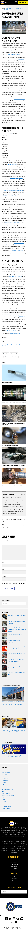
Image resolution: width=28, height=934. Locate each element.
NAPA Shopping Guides (7, 789)
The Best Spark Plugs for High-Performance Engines (14, 403)
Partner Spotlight (6, 793)
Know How (4, 774)
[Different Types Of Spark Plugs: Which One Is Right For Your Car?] (14, 413)
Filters (4, 785)
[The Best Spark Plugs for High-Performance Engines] (14, 393)
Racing (3, 798)
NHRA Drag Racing (7, 806)
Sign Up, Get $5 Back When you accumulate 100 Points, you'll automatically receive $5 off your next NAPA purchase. (14, 730)
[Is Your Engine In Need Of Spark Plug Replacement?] (14, 455)
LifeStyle (4, 776)
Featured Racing (6, 772)
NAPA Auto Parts (18, 8)
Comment (4, 544)
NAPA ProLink (14, 866)
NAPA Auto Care (6, 787)
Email (3, 569)
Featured (4, 770)
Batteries (5, 780)
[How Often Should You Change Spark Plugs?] (14, 476)
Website (4, 576)
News (3, 791)
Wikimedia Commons (15, 333)
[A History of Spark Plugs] (14, 373)
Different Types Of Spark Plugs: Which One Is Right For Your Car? (13, 424)
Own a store (14, 868)
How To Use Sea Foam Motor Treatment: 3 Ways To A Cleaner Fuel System (17, 629)
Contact (14, 876)
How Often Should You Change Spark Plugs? (12, 486)
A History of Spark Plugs (7, 382)
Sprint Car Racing (7, 808)
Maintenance (6, 9)
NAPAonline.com (14, 864)
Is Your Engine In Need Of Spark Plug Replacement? (13, 465)
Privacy (14, 880)
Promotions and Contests (8, 795)
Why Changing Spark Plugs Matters (10, 445)
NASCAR (5, 804)
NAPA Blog (22, 2)
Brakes (4, 782)
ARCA (4, 799)
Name (3, 562)
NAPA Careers (14, 862)
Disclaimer (14, 878)
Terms (14, 883)
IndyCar (5, 802)
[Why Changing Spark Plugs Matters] (14, 435)
